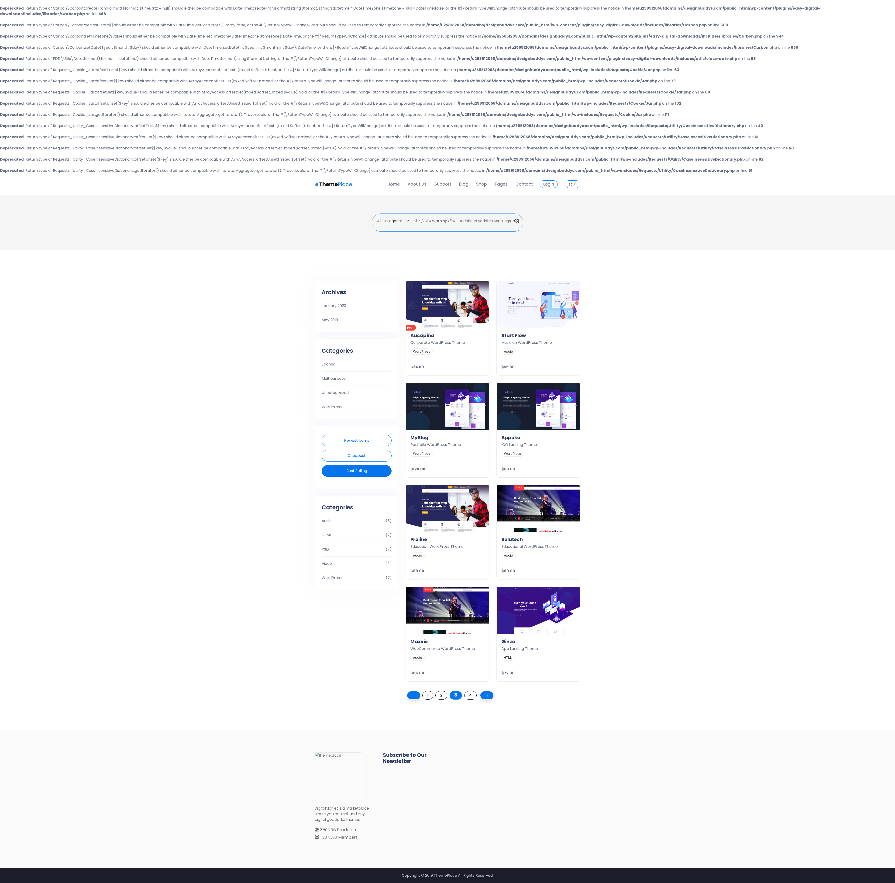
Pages (501, 184)
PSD (325, 549)
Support (442, 184)
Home (393, 184)
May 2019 (330, 320)
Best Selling (356, 470)
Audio (327, 521)
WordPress (332, 407)
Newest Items (356, 440)
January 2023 (334, 305)
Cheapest (357, 455)
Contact (524, 184)
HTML (326, 535)
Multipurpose (334, 378)
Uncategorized (335, 392)
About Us (417, 184)
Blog (463, 184)
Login (548, 184)
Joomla (328, 364)
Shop (481, 184)
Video (327, 563)
